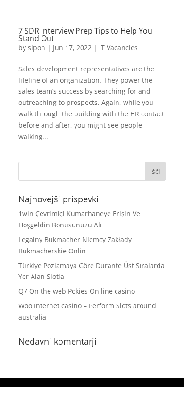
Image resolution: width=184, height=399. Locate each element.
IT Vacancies (118, 47)
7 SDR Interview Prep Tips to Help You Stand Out (85, 34)
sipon (36, 47)
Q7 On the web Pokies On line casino (76, 290)
